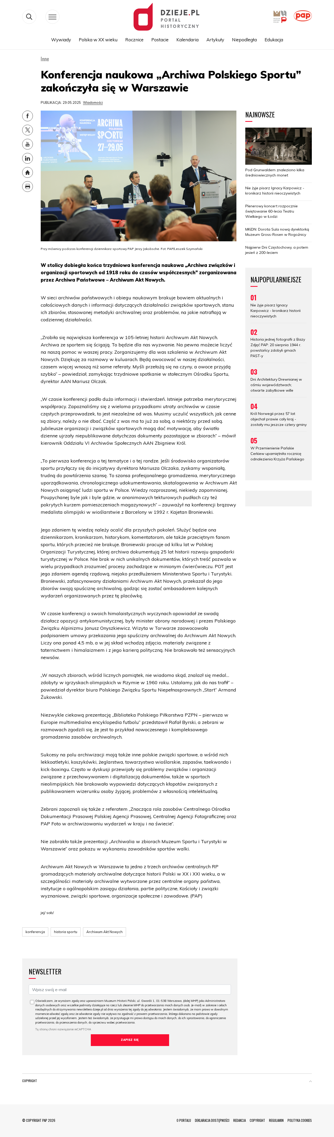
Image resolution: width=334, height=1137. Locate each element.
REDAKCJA (239, 1120)
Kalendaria (187, 39)
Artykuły (215, 39)
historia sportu (65, 932)
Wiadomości (93, 102)
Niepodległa (244, 39)
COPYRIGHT (257, 1120)
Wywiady (61, 39)
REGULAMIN (276, 1120)
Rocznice (134, 39)
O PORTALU (184, 1120)
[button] (310, 1082)
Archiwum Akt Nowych (104, 932)
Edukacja (274, 39)
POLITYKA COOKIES (300, 1120)
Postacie (160, 39)
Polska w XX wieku (98, 39)
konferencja (35, 932)
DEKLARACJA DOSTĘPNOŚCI (212, 1120)
